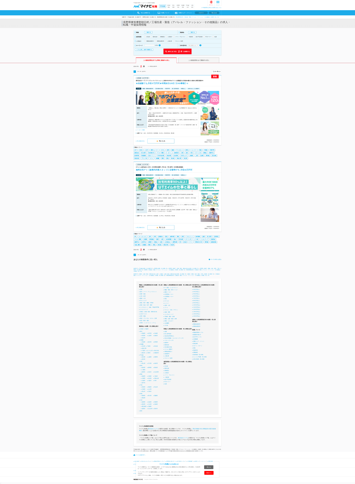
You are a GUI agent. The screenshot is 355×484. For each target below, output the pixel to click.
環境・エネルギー (169, 321)
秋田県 (143, 335)
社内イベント (151, 155)
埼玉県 (185, 158)
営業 (141, 289)
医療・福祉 (143, 294)
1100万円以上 (196, 307)
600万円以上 (196, 296)
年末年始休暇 (160, 155)
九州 (188, 7)
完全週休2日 (151, 152)
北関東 (178, 5)
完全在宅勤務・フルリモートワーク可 (174, 338)
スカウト (201, 13)
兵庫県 (143, 378)
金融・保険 (167, 312)
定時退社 (216, 236)
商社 (166, 298)
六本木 (140, 150)
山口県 (149, 389)
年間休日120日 (198, 242)
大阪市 (149, 380)
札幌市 (146, 329)
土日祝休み (167, 242)
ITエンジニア (143, 300)
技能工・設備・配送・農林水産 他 (148, 311)
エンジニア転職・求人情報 (200, 357)
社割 (161, 242)
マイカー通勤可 (168, 349)
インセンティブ (204, 239)
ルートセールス (142, 236)
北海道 (168, 5)
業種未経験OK (196, 326)
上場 (196, 155)
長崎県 (156, 402)
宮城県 (156, 333)
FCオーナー (167, 381)
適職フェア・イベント (198, 341)
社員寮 (201, 155)
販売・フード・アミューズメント (148, 291)
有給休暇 (169, 155)
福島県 (156, 335)
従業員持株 (213, 242)
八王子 (146, 150)
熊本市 (156, 408)
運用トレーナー (155, 150)
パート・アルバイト (170, 375)
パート (190, 242)
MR (135, 236)
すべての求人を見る (216, 259)
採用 (168, 150)
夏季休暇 (175, 242)
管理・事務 (143, 316)
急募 (203, 236)
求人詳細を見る (141, 141)
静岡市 (143, 372)
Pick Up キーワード (146, 461)
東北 (173, 5)
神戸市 (143, 382)
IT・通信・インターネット (171, 287)
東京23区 (156, 350)
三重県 (143, 369)
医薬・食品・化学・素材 (146, 305)
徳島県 (143, 395)
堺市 (155, 380)
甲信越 (162, 6)
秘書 (173, 150)
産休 (187, 152)
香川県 (149, 395)
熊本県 (143, 404)
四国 (183, 7)
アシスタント (179, 150)
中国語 (205, 150)
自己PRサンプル (197, 337)
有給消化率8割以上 (169, 336)
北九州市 (150, 408)
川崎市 (148, 352)
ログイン (211, 4)
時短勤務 (143, 155)
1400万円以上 (196, 314)
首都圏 (182, 5)
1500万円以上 (196, 316)
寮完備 (207, 155)
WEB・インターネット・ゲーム (148, 322)
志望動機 (195, 339)
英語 (200, 150)
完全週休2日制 (168, 347)
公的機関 (167, 323)
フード (166, 307)
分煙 (182, 152)
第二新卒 (143, 152)
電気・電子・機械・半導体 (146, 302)
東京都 (172, 158)
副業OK (166, 342)
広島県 (143, 389)
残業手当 (211, 152)
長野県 (156, 357)
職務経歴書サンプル (198, 332)
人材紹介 (167, 372)
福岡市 (143, 408)
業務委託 (167, 370)
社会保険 (176, 155)
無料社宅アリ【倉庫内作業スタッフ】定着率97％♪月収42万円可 (164, 170)
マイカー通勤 (160, 152)
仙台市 (143, 337)
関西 (173, 7)
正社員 (185, 242)
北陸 (192, 5)
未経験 (191, 155)
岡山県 (156, 387)
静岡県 (149, 367)
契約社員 (167, 368)
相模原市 (156, 352)
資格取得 (176, 152)
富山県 (143, 363)
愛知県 (156, 367)
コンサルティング (169, 314)
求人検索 (137, 461)
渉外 (150, 236)
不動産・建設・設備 (170, 316)
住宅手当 (143, 242)
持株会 (155, 242)
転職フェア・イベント (200, 461)
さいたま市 (150, 350)
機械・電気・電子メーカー (171, 289)
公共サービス (143, 314)
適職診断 (195, 352)
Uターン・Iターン (197, 345)
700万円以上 (196, 298)
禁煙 (157, 239)
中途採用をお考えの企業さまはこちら (212, 7)
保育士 (187, 150)
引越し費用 (137, 244)
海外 (192, 7)
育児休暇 (214, 155)
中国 (178, 7)
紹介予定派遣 (168, 379)
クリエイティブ (144, 309)
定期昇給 (213, 239)
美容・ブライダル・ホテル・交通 (148, 318)
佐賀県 (149, 402)
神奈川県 (179, 158)
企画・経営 (143, 296)
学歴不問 (212, 150)
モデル (162, 150)
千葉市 (143, 350)
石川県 (149, 363)
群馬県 (156, 342)
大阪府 (156, 376)
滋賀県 (143, 376)
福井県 (156, 363)
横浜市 (143, 352)
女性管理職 (168, 239)
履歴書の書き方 (197, 334)
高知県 (143, 397)
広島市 (149, 391)
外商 (155, 236)
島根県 (149, 387)
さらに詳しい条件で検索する (144, 49)
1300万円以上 (196, 311)
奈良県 (149, 378)
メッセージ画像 (141, 130)
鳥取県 (143, 387)
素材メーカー (168, 292)
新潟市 (143, 359)
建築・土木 (143, 298)
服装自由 (136, 152)
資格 (194, 348)
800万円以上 (196, 300)
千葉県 (148, 346)
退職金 (205, 152)
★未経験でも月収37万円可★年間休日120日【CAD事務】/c (162, 83)
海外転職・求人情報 (198, 354)
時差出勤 (136, 158)
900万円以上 (196, 302)
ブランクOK (144, 158)
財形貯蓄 (136, 155)
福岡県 (143, 402)
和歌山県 (156, 378)
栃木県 (149, 342)
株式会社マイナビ (153, 428)
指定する (149, 32)
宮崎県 (156, 404)
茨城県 (143, 342)
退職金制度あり (168, 351)
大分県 (149, 404)
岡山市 (143, 391)
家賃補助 (151, 239)
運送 (178, 236)
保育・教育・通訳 (144, 320)
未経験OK (167, 353)
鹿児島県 (144, 406)
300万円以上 (196, 289)
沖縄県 (149, 406)
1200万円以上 (196, 309)
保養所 (150, 242)
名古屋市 (156, 372)
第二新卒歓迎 (168, 333)
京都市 (143, 380)
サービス (167, 301)
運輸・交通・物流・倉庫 (171, 318)
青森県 (143, 333)
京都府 (149, 376)
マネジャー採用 (168, 358)
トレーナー (194, 150)
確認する (209, 473)
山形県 (149, 335)
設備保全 (160, 236)
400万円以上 (196, 291)
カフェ (151, 158)
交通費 (145, 239)
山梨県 (149, 357)
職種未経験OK (196, 324)
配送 (166, 236)
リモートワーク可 (169, 340)
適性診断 (195, 343)
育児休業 (181, 239)
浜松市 (149, 372)
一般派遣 (167, 377)
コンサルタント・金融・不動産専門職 (149, 307)
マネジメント (189, 236)
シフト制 (195, 239)
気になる (214, 13)
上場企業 (167, 356)
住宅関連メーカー (169, 294)
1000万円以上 (196, 305)
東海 (169, 7)
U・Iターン (169, 152)
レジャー (167, 303)
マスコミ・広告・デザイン (171, 309)
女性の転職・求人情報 (198, 359)
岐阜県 (143, 367)
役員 (166, 384)
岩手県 (149, 333)
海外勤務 (198, 236)
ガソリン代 (198, 152)
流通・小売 (167, 305)
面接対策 (195, 350)
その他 (166, 325)
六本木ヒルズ (183, 155)
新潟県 (143, 357)
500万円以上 (196, 294)
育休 (192, 152)
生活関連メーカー (169, 296)
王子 (135, 150)
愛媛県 (156, 395)
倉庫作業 (172, 236)
